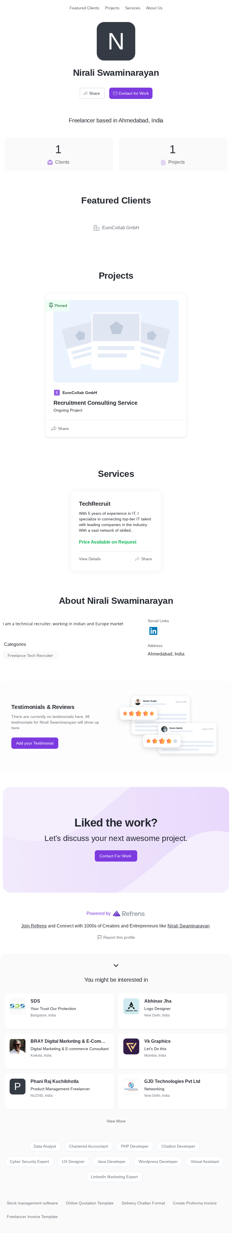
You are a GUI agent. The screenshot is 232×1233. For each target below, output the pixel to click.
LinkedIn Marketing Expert (114, 1176)
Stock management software (32, 1203)
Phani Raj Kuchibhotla (55, 1081)
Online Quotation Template (90, 1203)
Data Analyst (45, 1146)
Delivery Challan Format (143, 1203)
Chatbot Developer (178, 1146)
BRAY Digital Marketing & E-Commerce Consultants (70, 1041)
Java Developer (112, 1161)
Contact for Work (134, 93)
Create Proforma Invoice (195, 1203)
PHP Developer (135, 1146)
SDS (35, 1001)
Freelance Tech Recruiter (30, 655)
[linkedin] (154, 631)
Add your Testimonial (34, 743)
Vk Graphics (157, 1041)
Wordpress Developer (158, 1161)
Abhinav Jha (157, 1001)
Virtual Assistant (205, 1161)
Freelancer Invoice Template (32, 1216)
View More (116, 1121)
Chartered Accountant (88, 1146)
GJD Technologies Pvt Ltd (172, 1081)
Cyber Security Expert (29, 1161)
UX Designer (73, 1161)
